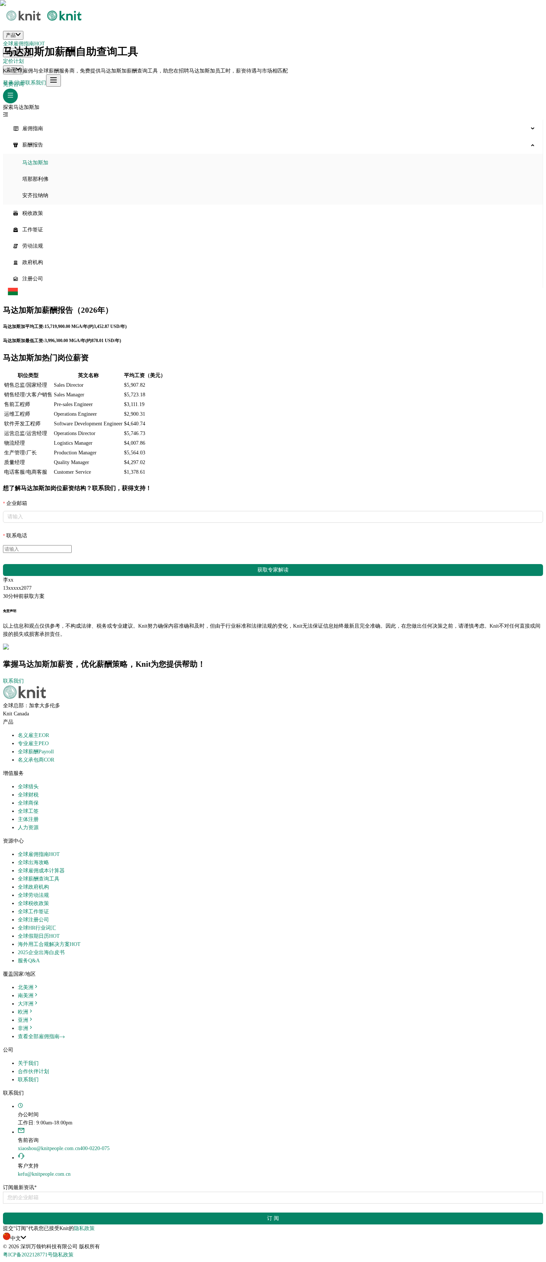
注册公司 (32, 278)
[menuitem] (272, 128)
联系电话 (16, 535)
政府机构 (32, 262)
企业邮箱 (16, 503)
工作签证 (32, 229)
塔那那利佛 (35, 179)
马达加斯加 (35, 162)
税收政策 (32, 213)
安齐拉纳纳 (35, 195)
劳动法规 (32, 246)
